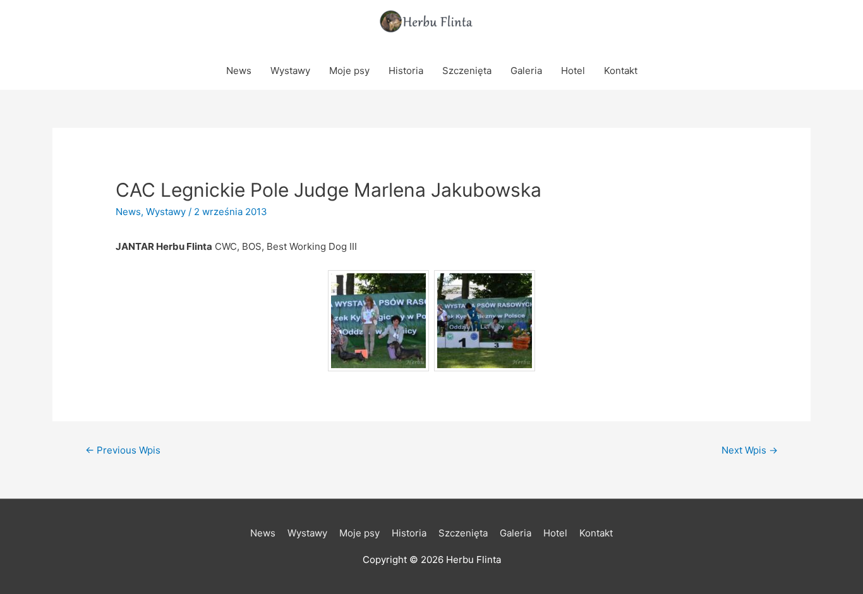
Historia (406, 71)
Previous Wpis (122, 450)
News (238, 71)
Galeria (526, 71)
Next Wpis (749, 450)
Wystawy (290, 71)
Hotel (573, 71)
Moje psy (349, 71)
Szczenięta (467, 71)
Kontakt (620, 71)
